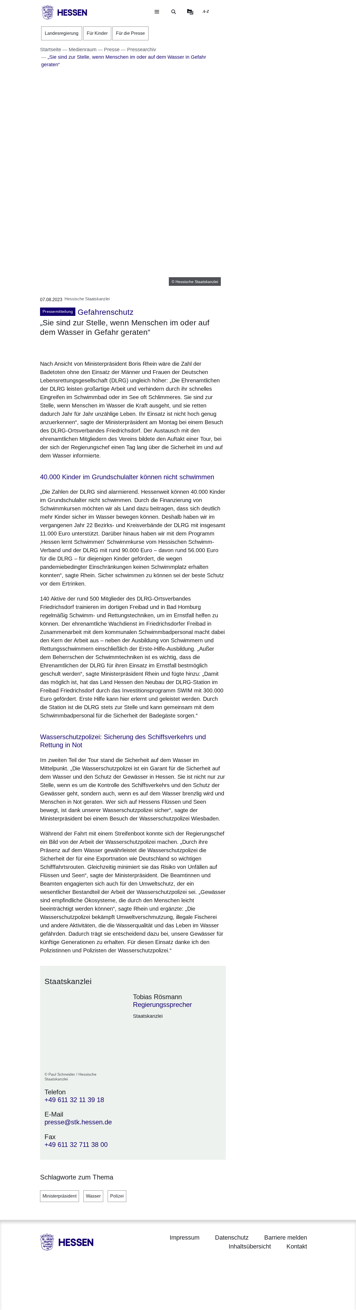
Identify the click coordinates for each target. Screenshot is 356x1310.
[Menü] (157, 11)
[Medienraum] (190, 11)
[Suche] (173, 11)
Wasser (93, 1196)
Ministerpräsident (59, 1196)
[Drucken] (87, 347)
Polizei (117, 1196)
